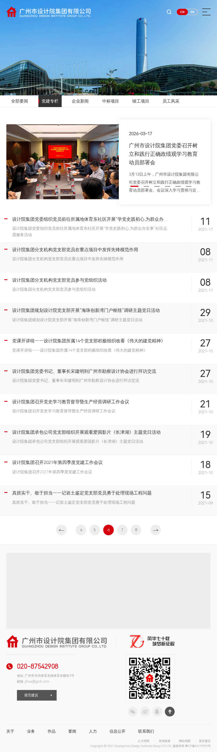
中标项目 (110, 101)
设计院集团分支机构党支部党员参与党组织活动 (59, 280)
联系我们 (146, 731)
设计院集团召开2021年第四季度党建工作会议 (57, 462)
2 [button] (146, 186)
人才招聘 (143, 741)
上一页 (61, 530)
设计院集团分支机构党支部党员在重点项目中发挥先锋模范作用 (75, 249)
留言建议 (31, 695)
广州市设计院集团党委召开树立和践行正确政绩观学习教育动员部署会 (163, 154)
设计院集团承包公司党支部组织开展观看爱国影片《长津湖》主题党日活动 (86, 432)
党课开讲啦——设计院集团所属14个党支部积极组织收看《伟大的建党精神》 (88, 340)
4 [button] (167, 186)
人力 (93, 731)
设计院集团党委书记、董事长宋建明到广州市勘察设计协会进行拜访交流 (84, 371)
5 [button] (178, 186)
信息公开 (117, 731)
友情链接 (164, 741)
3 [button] (157, 186)
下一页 (155, 530)
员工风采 (170, 101)
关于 (10, 731)
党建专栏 (50, 101)
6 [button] (188, 186)
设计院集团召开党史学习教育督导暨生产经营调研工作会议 (70, 401)
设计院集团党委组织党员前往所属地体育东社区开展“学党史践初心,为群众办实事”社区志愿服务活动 (111, 219)
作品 (52, 731)
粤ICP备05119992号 (198, 746)
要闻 (72, 731)
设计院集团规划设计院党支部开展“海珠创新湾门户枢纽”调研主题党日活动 (86, 310)
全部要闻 (19, 101)
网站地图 (185, 741)
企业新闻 (80, 101)
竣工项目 (140, 101)
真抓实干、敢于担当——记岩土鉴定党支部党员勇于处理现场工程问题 (82, 493)
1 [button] (134, 186)
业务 (31, 731)
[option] (108, 162)
